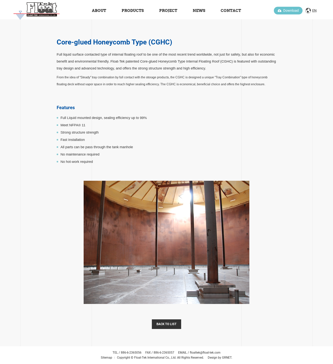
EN (314, 10)
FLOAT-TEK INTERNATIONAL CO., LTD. (36, 9)
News (199, 10)
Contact (231, 10)
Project (168, 10)
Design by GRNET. (220, 357)
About (99, 10)
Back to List (166, 324)
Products (133, 10)
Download (291, 10)
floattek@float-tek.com (205, 352)
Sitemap (106, 357)
